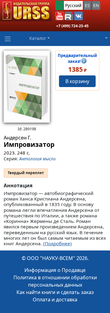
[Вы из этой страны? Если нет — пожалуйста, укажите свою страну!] (59, 5)
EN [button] (96, 5)
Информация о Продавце (55, 270)
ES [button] (87, 5)
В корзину (77, 81)
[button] (59, 16)
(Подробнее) (57, 243)
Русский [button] (73, 5)
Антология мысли (37, 159)
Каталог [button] (37, 38)
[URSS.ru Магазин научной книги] (26, 10)
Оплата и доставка (55, 299)
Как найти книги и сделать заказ (55, 292)
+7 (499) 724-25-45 (72, 26)
